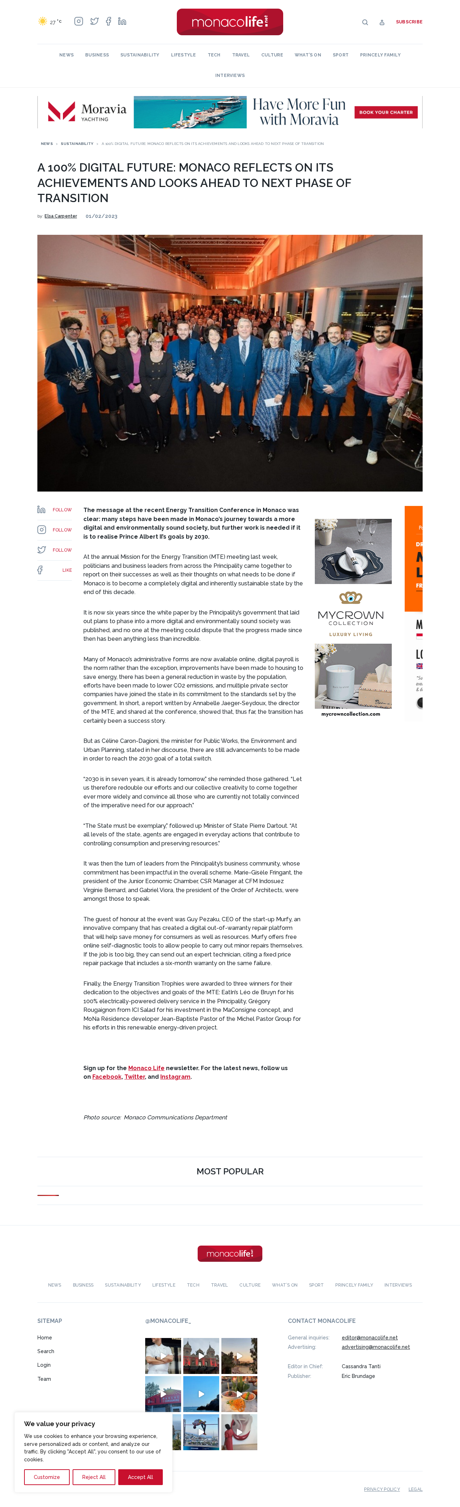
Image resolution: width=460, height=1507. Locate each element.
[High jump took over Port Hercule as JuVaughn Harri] (201, 1432)
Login (44, 1365)
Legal (416, 1489)
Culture (272, 55)
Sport (341, 55)
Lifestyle (183, 55)
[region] (93, 1452)
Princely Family (380, 55)
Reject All (94, 1477)
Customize (47, 1477)
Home (44, 1338)
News (66, 55)
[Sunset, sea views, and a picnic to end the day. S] (239, 1356)
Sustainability (139, 55)
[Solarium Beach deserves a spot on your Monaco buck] (201, 1394)
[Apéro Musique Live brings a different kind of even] (163, 1394)
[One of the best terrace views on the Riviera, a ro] (239, 1394)
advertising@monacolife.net (376, 1347)
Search (45, 1351)
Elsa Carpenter (61, 216)
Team (44, 1379)
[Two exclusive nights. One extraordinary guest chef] (163, 1356)
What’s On (308, 55)
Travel (241, 55)
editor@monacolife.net (370, 1338)
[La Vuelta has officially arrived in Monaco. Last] (201, 1356)
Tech (214, 55)
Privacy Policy (382, 1489)
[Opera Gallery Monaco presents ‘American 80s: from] (239, 1432)
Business (97, 55)
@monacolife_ (168, 1321)
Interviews (230, 75)
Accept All (140, 1477)
